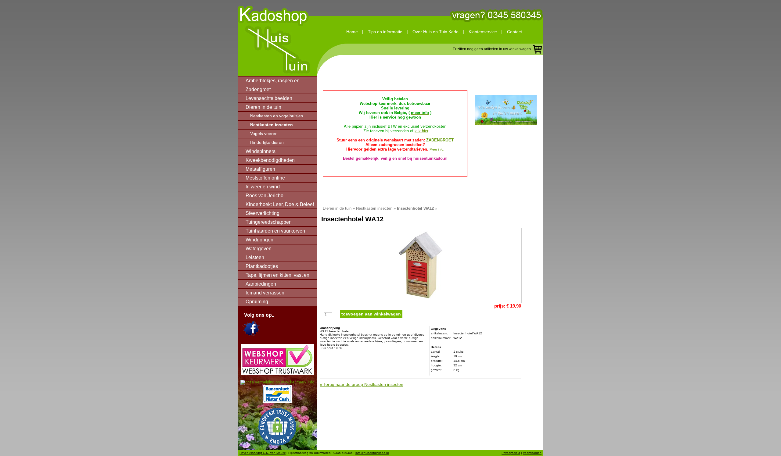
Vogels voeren (264, 133)
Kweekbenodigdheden (270, 160)
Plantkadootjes (262, 266)
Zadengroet (258, 89)
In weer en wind (263, 186)
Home (352, 31)
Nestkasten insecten (271, 124)
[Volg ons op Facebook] (251, 335)
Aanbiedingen (261, 284)
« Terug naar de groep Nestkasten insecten (361, 384)
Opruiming (257, 301)
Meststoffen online (265, 177)
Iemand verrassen (265, 292)
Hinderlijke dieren (267, 142)
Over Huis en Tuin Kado (435, 31)
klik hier (421, 131)
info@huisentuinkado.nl (372, 452)
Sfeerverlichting (262, 213)
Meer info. (437, 149)
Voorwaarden (532, 452)
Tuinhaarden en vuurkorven (275, 230)
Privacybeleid (511, 452)
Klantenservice (483, 31)
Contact (514, 31)
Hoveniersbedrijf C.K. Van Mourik (262, 452)
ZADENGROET (440, 140)
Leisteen (255, 257)
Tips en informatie (385, 31)
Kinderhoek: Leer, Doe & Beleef (280, 204)
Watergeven (259, 248)
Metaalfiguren (260, 169)
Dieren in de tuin (263, 107)
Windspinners (260, 151)
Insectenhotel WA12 (415, 208)
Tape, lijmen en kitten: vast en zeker (277, 276)
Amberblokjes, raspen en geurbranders (273, 81)
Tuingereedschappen (269, 222)
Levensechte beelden (269, 98)
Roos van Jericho (264, 195)
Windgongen (259, 239)
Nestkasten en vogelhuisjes (276, 115)
